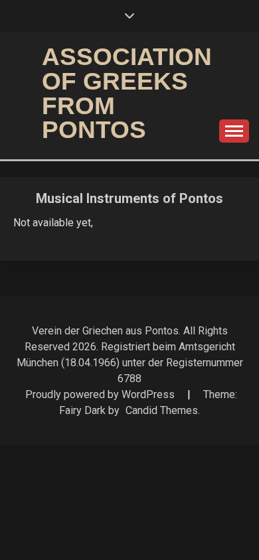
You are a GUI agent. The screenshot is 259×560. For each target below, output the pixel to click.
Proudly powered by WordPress (101, 394)
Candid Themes (162, 410)
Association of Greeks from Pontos (127, 93)
